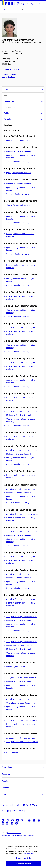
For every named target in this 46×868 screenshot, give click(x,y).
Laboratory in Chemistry (15, 667)
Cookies (31, 836)
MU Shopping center (9, 811)
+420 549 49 (9, 75)
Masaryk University (14, 833)
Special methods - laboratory (17, 162)
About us (5, 781)
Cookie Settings (28, 853)
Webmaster (6, 836)
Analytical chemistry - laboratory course (21, 411)
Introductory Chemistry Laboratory (19, 645)
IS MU (17, 805)
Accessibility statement (19, 836)
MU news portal (7, 805)
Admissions (7, 767)
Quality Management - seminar (18, 140)
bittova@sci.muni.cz (10, 77)
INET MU (25, 805)
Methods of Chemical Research (18, 151)
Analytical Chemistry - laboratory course (22, 328)
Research (6, 774)
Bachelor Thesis (12, 753)
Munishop (21, 811)
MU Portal (33, 805)
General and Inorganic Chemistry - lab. (21, 703)
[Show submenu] (41, 767)
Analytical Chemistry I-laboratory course (22, 720)
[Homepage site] (13, 3)
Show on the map (11, 69)
